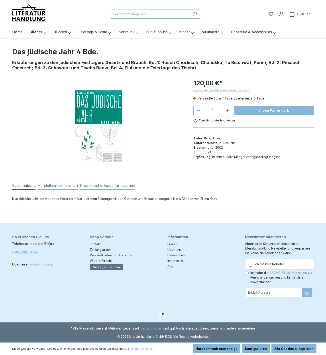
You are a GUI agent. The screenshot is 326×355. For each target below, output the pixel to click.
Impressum (175, 261)
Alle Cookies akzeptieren (294, 349)
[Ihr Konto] (281, 14)
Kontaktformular (40, 264)
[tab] (23, 186)
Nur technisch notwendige (217, 349)
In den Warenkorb (273, 110)
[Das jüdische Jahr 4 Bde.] (98, 126)
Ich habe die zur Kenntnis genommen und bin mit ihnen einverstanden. (281, 277)
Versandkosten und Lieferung (111, 255)
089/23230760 (25, 252)
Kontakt (95, 244)
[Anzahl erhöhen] (227, 110)
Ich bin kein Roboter (269, 264)
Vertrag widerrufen (106, 267)
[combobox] (150, 14)
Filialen (172, 244)
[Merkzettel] (270, 14)
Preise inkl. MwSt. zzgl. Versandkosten (221, 90)
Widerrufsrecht (101, 261)
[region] (98, 126)
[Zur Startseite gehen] (28, 13)
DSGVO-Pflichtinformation (288, 273)
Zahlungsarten (100, 250)
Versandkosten (151, 328)
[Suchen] (194, 14)
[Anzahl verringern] (198, 110)
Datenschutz (176, 255)
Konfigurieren (256, 349)
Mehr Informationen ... (140, 348)
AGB (170, 266)
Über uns (174, 250)
